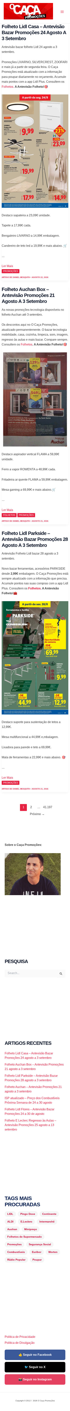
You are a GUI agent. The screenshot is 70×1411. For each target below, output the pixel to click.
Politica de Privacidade (20, 1336)
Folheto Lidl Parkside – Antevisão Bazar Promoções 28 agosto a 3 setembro (35, 539)
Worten (52, 1251)
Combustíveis (16, 1251)
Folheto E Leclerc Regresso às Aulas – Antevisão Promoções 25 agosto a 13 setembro (30, 1125)
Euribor (36, 1251)
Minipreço (30, 1229)
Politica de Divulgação (20, 1342)
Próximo (37, 814)
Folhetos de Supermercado (24, 1236)
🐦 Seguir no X (35, 1367)
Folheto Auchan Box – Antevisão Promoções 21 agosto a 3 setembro (28, 295)
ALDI (10, 1221)
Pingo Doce (27, 1213)
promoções (10, 271)
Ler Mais (7, 266)
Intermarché (47, 1221)
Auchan (12, 1229)
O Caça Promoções (7, 20)
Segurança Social (40, 1244)
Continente (49, 1213)
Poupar (37, 1259)
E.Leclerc (26, 1221)
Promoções (14, 1244)
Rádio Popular (16, 1259)
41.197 (46, 807)
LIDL (10, 1213)
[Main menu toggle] (62, 12)
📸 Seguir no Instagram (35, 1379)
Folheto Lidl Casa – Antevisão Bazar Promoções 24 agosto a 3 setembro (34, 32)
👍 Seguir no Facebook (35, 1354)
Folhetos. (8, 86)
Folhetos (26, 344)
